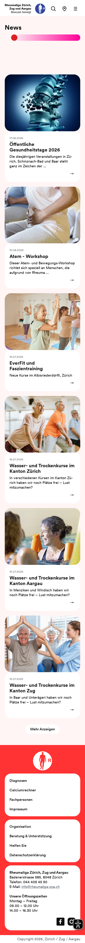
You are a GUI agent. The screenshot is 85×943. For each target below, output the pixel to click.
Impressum (18, 809)
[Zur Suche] (53, 8)
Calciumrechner (22, 790)
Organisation (20, 826)
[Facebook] (60, 922)
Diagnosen (18, 780)
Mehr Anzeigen (42, 729)
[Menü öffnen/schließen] (75, 8)
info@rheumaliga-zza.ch (41, 887)
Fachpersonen (20, 799)
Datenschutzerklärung (27, 855)
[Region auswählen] (64, 8)
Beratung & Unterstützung (30, 836)
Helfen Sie (17, 845)
